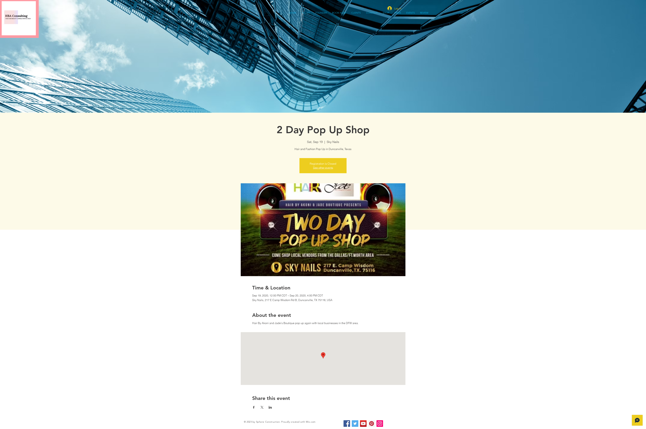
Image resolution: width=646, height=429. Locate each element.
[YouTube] (363, 423)
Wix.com (311, 421)
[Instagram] (379, 423)
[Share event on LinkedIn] (270, 407)
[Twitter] (355, 423)
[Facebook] (347, 423)
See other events (323, 167)
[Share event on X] (262, 407)
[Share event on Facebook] (253, 407)
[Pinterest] (371, 423)
